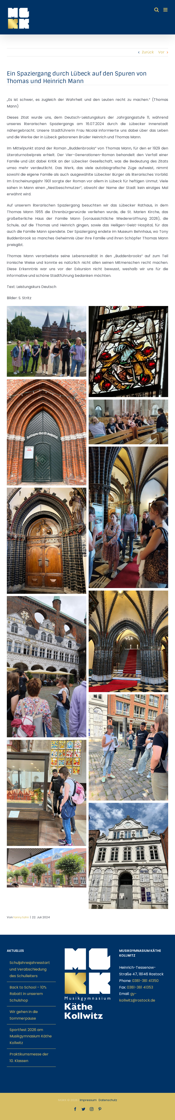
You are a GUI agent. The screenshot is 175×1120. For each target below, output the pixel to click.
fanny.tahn (21, 917)
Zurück (148, 52)
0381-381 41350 (145, 980)
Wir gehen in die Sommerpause (24, 1015)
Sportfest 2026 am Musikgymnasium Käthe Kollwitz (31, 1036)
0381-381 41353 (140, 987)
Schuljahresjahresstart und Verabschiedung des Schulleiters (30, 969)
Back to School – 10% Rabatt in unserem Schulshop (28, 994)
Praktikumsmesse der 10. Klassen (29, 1057)
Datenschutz (108, 1100)
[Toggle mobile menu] (165, 9)
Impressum (88, 1100)
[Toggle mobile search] (156, 9)
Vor (161, 52)
